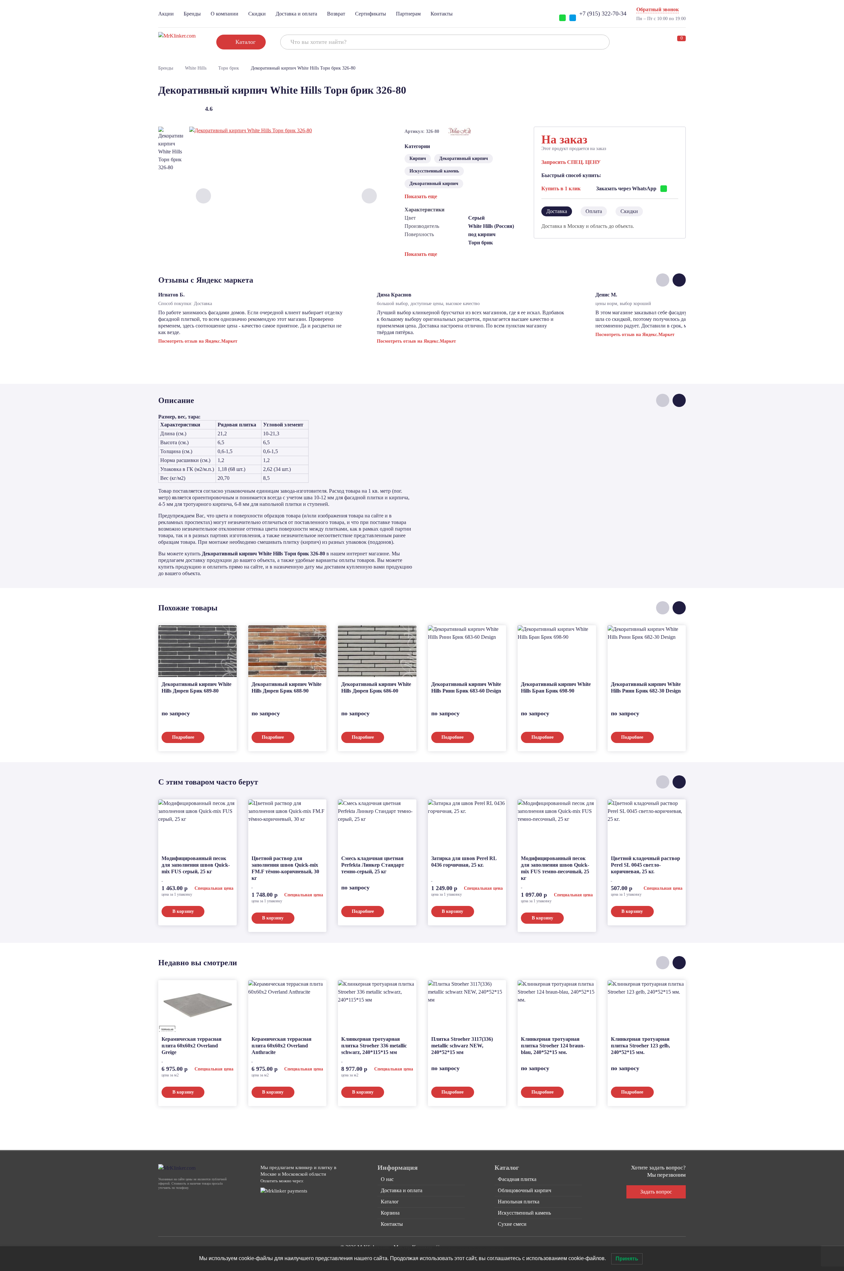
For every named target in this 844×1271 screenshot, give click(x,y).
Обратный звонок (657, 9)
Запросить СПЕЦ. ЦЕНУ (571, 162)
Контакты (442, 13)
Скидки (257, 13)
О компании (224, 13)
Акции (166, 13)
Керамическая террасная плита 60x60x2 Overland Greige (192, 1045)
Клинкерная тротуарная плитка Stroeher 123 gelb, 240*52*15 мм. (640, 1045)
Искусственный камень (434, 171)
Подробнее (183, 737)
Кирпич (417, 158)
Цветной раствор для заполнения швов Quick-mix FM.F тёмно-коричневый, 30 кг (285, 868)
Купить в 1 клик (561, 188)
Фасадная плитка (517, 1179)
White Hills (195, 68)
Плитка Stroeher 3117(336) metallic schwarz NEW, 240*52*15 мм (462, 1045)
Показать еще (421, 196)
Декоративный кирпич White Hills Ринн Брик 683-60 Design (466, 687)
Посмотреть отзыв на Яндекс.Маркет (197, 341)
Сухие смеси (512, 1224)
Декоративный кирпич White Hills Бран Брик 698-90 (556, 687)
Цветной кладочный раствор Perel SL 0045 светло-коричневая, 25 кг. (645, 864)
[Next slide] (369, 195)
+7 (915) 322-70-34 (602, 13)
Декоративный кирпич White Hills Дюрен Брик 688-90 (286, 687)
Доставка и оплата (296, 13)
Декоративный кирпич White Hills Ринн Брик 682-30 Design (646, 687)
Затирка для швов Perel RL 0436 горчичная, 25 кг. (464, 861)
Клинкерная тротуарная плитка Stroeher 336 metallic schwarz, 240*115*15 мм (374, 1045)
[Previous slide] (203, 195)
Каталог (390, 1201)
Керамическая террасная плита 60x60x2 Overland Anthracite (282, 1045)
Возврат (336, 13)
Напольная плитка (518, 1201)
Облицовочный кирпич (524, 1190)
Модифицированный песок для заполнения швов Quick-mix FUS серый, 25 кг (196, 864)
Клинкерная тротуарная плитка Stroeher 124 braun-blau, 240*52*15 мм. (553, 1045)
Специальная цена (214, 888)
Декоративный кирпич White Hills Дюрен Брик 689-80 (196, 687)
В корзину (183, 911)
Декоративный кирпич (463, 158)
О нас (387, 1179)
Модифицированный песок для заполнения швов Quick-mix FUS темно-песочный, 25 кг (555, 868)
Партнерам (408, 13)
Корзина (390, 1213)
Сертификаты (370, 13)
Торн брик (228, 68)
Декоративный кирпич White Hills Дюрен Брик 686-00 (376, 687)
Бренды (192, 13)
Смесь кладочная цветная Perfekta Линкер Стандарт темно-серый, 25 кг (372, 864)
